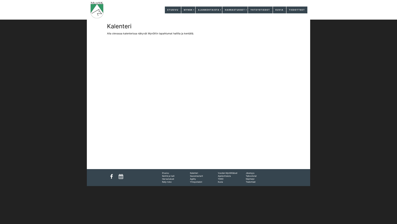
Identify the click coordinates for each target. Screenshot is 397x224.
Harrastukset (235, 10)
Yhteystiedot (260, 10)
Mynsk (188, 10)
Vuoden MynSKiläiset (227, 173)
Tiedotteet (297, 10)
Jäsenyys (250, 173)
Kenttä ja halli (168, 176)
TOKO (220, 179)
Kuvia (279, 10)
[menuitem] (173, 10)
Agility (193, 179)
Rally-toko (167, 182)
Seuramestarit (196, 176)
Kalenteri (194, 173)
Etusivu (172, 10)
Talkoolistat (251, 176)
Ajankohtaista (208, 10)
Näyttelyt (250, 179)
